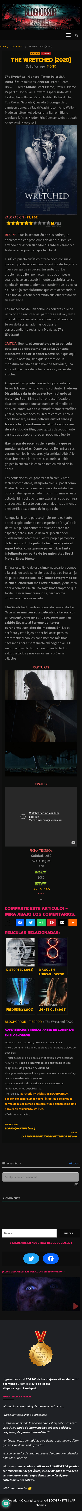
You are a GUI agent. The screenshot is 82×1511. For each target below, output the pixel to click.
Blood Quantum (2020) (20, 1126)
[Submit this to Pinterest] (51, 922)
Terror (46, 53)
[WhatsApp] (41, 922)
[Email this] (62, 922)
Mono (51, 66)
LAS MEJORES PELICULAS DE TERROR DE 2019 (49, 1134)
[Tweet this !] (30, 922)
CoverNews (59, 1500)
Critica (35, 53)
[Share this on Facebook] (20, 922)
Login (76, 1163)
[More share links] (72, 922)
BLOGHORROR (15, 1021)
